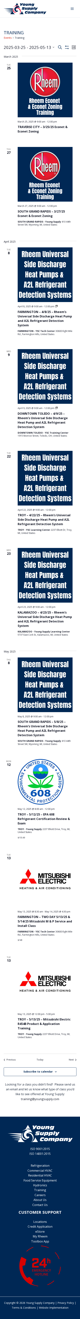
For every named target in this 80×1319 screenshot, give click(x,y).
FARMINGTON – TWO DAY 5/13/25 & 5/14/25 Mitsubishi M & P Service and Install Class (45, 921)
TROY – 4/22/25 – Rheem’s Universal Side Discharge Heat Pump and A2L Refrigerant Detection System (44, 519)
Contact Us (40, 1205)
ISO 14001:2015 (40, 1154)
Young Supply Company (40, 1303)
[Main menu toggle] (72, 9)
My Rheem (40, 1236)
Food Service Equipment (40, 1180)
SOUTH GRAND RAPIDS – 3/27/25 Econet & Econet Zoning (41, 213)
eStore (40, 1231)
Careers (40, 1195)
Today (40, 1059)
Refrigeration (40, 1166)
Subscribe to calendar (38, 1071)
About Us (40, 1200)
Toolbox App (40, 1241)
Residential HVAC (40, 1175)
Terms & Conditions (24, 1307)
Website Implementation (53, 1307)
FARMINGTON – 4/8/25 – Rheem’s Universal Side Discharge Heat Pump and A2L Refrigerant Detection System (45, 318)
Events (8, 37)
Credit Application (40, 1226)
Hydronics (40, 1185)
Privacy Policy (65, 1303)
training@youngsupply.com (40, 1099)
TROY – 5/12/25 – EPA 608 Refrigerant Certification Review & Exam (44, 818)
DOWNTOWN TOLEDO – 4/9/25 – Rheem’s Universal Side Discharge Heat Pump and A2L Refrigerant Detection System (43, 420)
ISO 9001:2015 (40, 1149)
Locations (40, 1222)
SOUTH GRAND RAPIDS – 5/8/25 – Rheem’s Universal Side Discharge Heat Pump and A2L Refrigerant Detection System (43, 728)
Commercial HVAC (40, 1171)
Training (40, 1190)
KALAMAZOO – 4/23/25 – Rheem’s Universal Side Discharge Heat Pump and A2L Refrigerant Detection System (45, 619)
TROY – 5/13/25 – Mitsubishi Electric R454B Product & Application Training (44, 1023)
